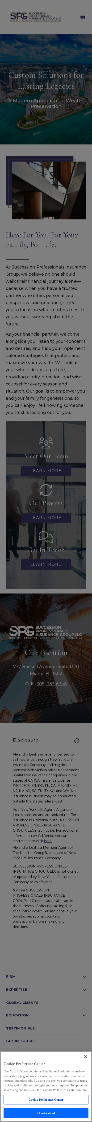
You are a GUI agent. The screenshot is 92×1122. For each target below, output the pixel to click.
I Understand (46, 1113)
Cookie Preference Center (46, 1099)
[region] (46, 1087)
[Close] (85, 1057)
